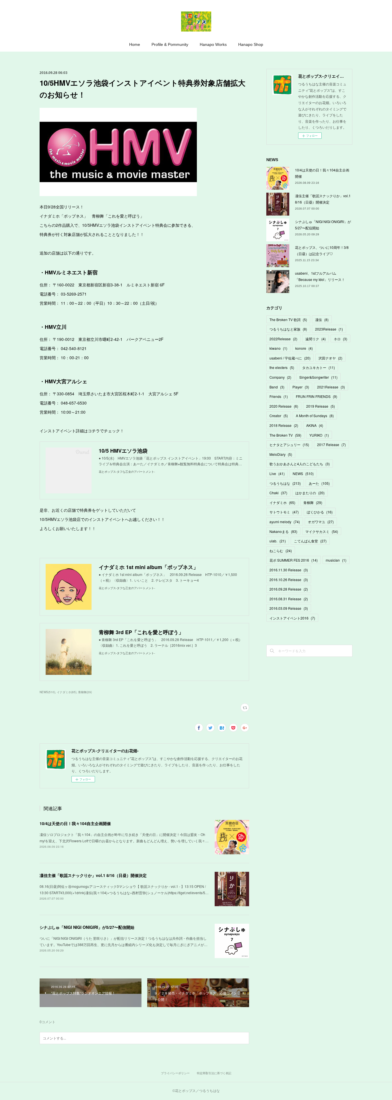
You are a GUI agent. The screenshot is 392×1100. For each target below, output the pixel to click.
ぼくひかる (320, 511)
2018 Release (283, 425)
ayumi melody (284, 521)
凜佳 (322, 319)
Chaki (278, 492)
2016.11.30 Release (288, 569)
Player (300, 386)
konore (304, 348)
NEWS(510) (47, 692)
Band (276, 386)
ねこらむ (280, 550)
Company (280, 377)
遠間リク (315, 338)
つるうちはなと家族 (288, 329)
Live (277, 473)
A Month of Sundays (315, 415)
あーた (319, 483)
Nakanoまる (283, 531)
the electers (281, 367)
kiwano (278, 348)
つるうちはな (285, 483)
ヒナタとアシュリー (289, 444)
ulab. (277, 540)
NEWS (303, 473)
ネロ (340, 338)
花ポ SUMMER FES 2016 (293, 560)
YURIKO (319, 435)
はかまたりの (310, 492)
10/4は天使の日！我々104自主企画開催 (75, 823)
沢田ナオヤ (330, 357)
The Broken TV (285, 435)
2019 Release (320, 406)
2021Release (331, 386)
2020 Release (283, 406)
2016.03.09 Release (288, 608)
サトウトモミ (284, 511)
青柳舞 (312, 502)
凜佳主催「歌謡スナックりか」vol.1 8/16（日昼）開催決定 (93, 875)
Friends (278, 396)
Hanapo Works (213, 44)
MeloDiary (280, 454)
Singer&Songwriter (318, 377)
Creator (278, 415)
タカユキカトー (318, 367)
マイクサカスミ (321, 531)
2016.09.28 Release (288, 589)
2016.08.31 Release (288, 598)
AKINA (314, 425)
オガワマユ (321, 521)
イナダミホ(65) (66, 692)
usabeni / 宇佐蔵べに (290, 357)
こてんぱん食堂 (310, 540)
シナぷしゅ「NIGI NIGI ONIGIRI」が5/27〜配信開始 (87, 927)
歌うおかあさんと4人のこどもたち (299, 463)
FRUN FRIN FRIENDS (316, 396)
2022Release (283, 338)
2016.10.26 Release (288, 579)
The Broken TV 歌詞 (288, 319)
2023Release (329, 329)
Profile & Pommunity (170, 44)
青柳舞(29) (85, 692)
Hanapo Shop (250, 44)
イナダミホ (282, 502)
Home (134, 44)
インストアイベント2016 (292, 618)
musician (336, 560)
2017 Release (331, 444)
